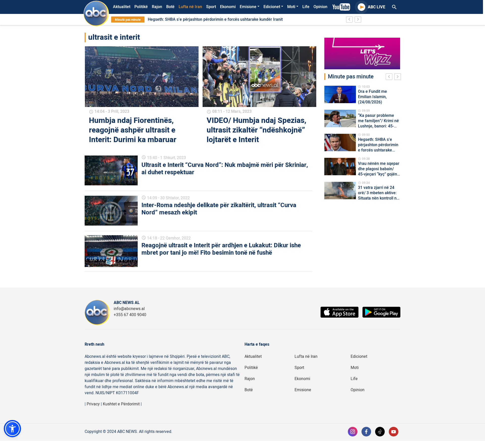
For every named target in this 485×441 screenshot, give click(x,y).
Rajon (157, 7)
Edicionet (271, 7)
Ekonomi (228, 7)
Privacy (93, 404)
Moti (291, 7)
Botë (170, 7)
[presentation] (390, 77)
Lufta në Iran (190, 7)
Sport (211, 7)
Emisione (248, 7)
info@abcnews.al (129, 309)
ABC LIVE (376, 7)
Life (305, 7)
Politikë (141, 7)
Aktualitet (121, 7)
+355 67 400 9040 (130, 315)
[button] (12, 428)
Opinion (320, 7)
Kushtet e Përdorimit (121, 404)
